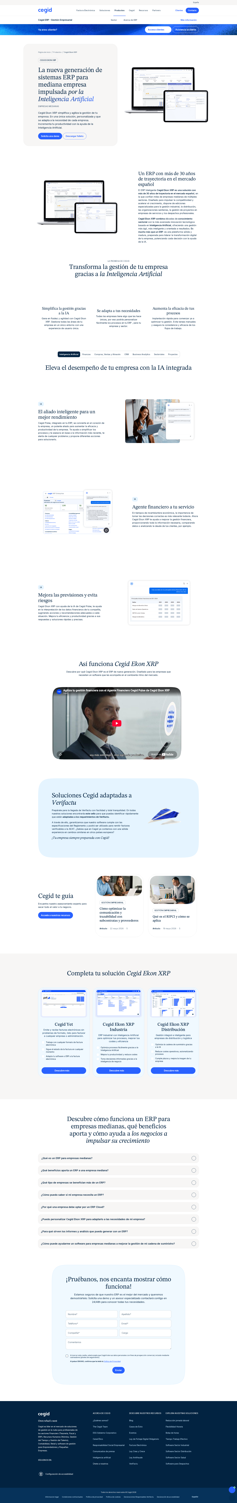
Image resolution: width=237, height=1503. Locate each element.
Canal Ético (98, 1439)
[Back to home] (56, 10)
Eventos (132, 1433)
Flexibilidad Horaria (174, 1426)
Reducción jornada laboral (177, 1420)
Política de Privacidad (112, 1361)
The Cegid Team (100, 1426)
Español (195, 1497)
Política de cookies (113, 1497)
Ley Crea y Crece (137, 1451)
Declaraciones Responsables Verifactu (139, 1497)
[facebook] (65, 1464)
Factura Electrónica (137, 1445)
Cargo (125, 1333)
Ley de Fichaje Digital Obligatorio (144, 1439)
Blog (131, 1420)
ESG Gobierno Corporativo (104, 1433)
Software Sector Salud (176, 1457)
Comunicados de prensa (104, 1451)
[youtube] (46, 1464)
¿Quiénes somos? (100, 1420)
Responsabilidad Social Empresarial (109, 1445)
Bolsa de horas (172, 1433)
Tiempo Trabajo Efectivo (176, 1439)
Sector (114, 20)
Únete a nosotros (100, 1464)
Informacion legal (52, 1497)
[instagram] (52, 1464)
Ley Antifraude (136, 1457)
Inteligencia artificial (102, 1457)
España (196, 2)
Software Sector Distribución (178, 1451)
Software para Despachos (177, 1464)
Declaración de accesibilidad (168, 1497)
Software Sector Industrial (177, 1445)
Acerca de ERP (130, 20)
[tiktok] (59, 1464)
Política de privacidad (94, 1497)
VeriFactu (133, 1464)
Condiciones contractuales (72, 1497)
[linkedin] (39, 1464)
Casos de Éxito (136, 1426)
